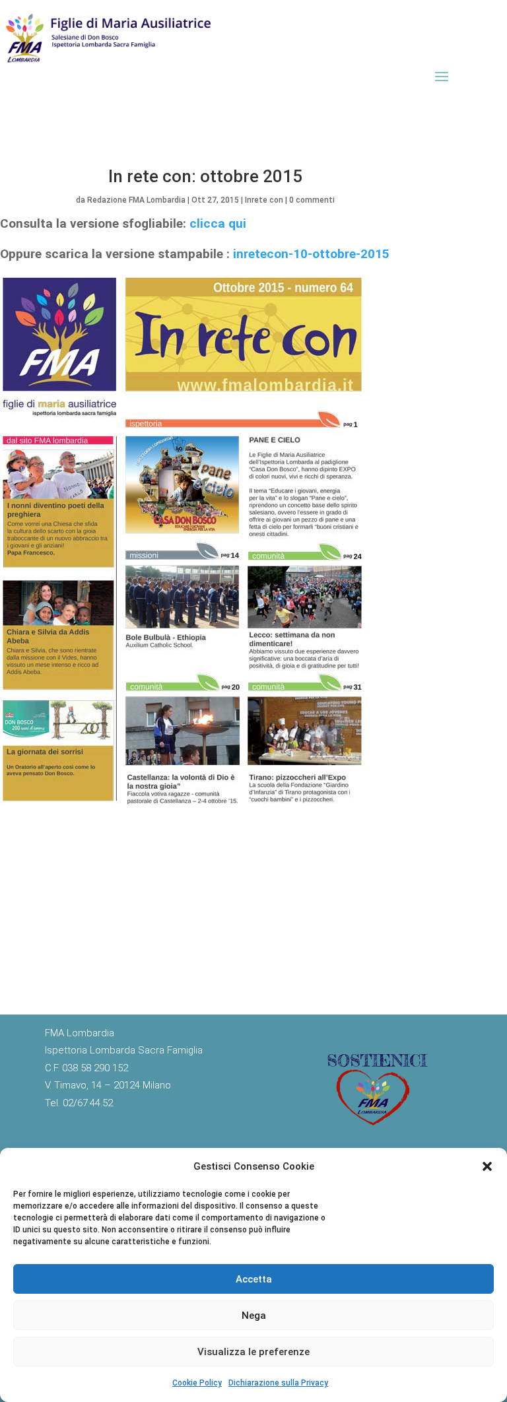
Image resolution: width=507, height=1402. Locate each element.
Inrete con (264, 200)
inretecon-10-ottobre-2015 (309, 253)
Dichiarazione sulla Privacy (278, 1382)
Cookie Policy (197, 1382)
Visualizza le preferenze (253, 1352)
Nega (254, 1315)
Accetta (254, 1279)
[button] (487, 1166)
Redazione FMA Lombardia (136, 200)
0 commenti (312, 200)
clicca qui (217, 223)
